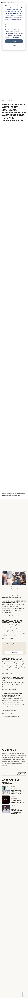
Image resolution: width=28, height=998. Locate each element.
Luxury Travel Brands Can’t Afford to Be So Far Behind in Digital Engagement (12, 695)
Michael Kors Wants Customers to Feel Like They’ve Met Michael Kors (13, 679)
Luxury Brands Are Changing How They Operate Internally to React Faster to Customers (13, 621)
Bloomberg (12, 689)
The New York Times (15, 616)
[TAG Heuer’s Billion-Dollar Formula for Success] (6, 809)
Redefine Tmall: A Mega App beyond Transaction (18, 792)
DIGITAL (4, 100)
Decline (14, 45)
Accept (14, 41)
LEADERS (13, 805)
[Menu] (26, 2)
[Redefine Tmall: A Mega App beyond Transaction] (6, 790)
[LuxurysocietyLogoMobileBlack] (9, 2)
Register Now (14, 652)
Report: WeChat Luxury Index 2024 (18, 801)
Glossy (11, 638)
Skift (10, 713)
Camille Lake (9, 750)
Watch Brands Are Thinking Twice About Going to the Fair (14, 601)
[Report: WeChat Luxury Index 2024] (6, 800)
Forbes (11, 673)
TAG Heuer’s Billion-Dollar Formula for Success (17, 811)
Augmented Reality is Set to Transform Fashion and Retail (12, 658)
